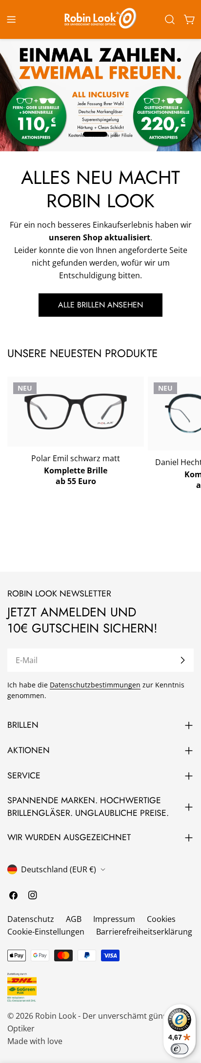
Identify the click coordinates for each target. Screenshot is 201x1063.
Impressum (114, 919)
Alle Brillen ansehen (100, 304)
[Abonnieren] (182, 660)
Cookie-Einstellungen (45, 931)
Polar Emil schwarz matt (75, 458)
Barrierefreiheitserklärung (144, 931)
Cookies (161, 919)
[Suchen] (170, 19)
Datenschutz (30, 919)
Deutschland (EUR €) (58, 869)
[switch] (179, 1049)
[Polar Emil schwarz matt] (75, 412)
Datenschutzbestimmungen (95, 684)
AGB (73, 919)
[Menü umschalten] (11, 19)
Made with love (34, 1041)
